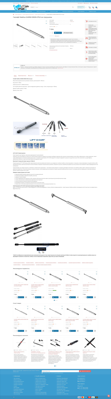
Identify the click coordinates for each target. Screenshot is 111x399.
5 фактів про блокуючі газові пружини (89, 352)
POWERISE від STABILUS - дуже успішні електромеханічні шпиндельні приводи (55, 353)
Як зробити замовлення (19, 389)
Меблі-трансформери (41, 11)
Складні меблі (18, 11)
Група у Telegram (38, 389)
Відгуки (30, 75)
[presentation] (13, 46)
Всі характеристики (53, 49)
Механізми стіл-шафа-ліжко (62, 393)
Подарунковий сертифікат (40, 379)
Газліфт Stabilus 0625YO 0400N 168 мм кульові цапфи (89, 320)
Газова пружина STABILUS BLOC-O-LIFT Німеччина (73, 352)
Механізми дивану (60, 386)
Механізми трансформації (68, 11)
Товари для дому (92, 11)
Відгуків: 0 (57, 35)
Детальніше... (60, 68)
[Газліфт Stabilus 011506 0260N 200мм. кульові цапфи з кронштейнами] (38, 277)
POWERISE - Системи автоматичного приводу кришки (38, 352)
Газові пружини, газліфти (62, 379)
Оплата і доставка (16, 3)
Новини (15, 386)
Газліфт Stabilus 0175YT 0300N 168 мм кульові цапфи (21, 285)
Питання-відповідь (40, 75)
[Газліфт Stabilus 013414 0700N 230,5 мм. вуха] (90, 277)
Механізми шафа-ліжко (61, 381)
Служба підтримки (40, 376)
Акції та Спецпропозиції (40, 378)
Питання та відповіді (34, 3)
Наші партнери (17, 393)
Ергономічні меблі (54, 11)
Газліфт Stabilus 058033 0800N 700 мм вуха (54, 320)
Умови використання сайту (41, 393)
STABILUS (72, 21)
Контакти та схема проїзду (25, 3)
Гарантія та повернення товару (41, 384)
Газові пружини (81, 11)
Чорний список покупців (40, 381)
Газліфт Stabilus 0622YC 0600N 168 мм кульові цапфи (72, 320)
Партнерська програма (40, 386)
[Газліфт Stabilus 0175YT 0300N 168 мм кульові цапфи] (21, 277)
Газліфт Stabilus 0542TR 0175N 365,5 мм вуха (37, 320)
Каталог (59, 376)
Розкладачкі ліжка (61, 392)
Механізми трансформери (62, 387)
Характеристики (22, 75)
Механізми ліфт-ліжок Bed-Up (63, 390)
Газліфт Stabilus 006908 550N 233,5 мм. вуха (72, 285)
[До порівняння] (46, 23)
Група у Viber (38, 390)
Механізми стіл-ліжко (61, 384)
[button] (54, 300)
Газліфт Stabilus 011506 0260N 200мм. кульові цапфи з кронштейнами (37, 286)
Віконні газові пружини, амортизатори (19, 352)
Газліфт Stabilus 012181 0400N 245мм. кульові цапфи (54, 285)
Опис (15, 75)
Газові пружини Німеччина (28, 14)
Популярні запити (39, 387)
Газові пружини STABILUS (40, 14)
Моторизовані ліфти (61, 389)
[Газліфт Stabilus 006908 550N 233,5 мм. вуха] (73, 277)
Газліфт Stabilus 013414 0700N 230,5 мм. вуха (89, 285)
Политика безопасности (19, 381)
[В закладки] (46, 21)
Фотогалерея (16, 387)
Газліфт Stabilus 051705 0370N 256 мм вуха (21, 320)
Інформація (17, 376)
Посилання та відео (18, 390)
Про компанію (17, 378)
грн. (80, 3)
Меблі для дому (28, 11)
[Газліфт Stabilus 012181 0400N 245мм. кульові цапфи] (55, 277)
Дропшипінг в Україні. (18, 392)
